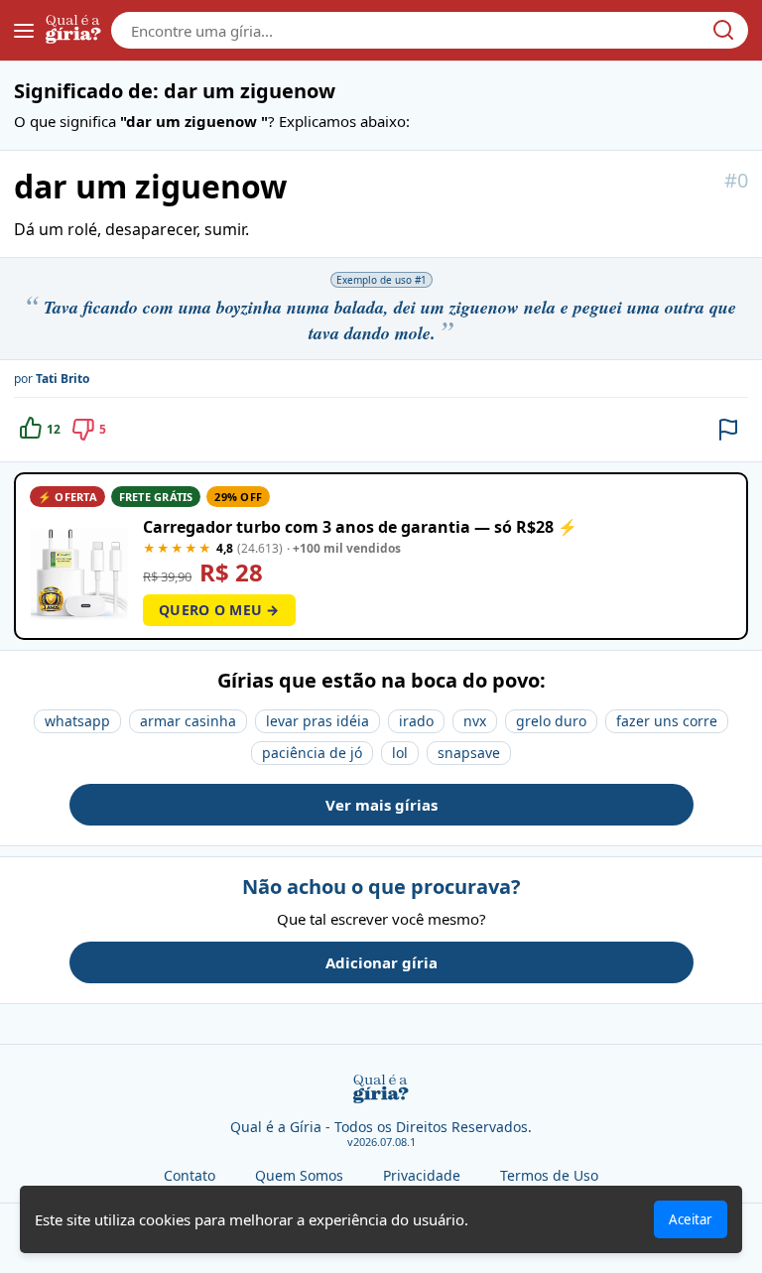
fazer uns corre (666, 720)
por (51, 378)
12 (54, 429)
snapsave (469, 752)
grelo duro (551, 720)
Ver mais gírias (381, 805)
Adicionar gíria (381, 962)
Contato (189, 1175)
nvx (474, 720)
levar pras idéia (317, 720)
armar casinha (188, 720)
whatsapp (77, 720)
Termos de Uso (549, 1175)
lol (400, 752)
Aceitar (690, 1219)
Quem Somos (299, 1175)
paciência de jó (312, 752)
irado (416, 720)
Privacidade (421, 1175)
